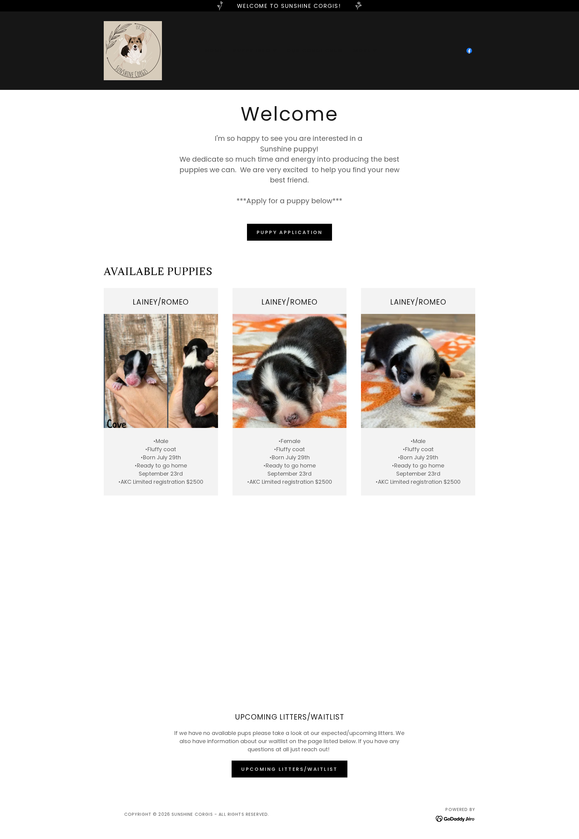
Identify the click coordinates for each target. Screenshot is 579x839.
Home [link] (214, 50)
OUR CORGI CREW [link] (315, 50)
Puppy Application (289, 232)
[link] (133, 50)
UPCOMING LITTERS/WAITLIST (289, 769)
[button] (255, 50)
